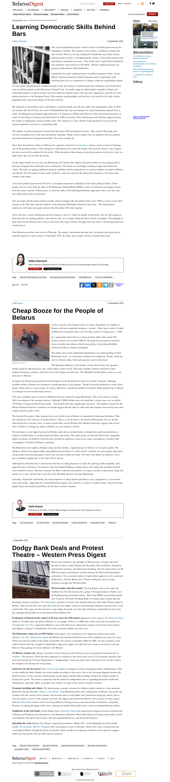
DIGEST (78, 10)
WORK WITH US (73, 758)
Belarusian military (57, 14)
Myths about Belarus (143, 52)
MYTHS (91, 10)
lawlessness (82, 145)
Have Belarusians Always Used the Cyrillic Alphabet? (143, 70)
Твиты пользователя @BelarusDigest (141, 117)
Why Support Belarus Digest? (136, 14)
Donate (152, 14)
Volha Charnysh (19, 41)
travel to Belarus (73, 14)
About (120, 3)
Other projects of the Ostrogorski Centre (85, 769)
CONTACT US (88, 758)
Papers (136, 21)
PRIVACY (101, 758)
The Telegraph (43, 726)
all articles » (35, 268)
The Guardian (25, 726)
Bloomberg (27, 701)
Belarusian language (41, 14)
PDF (26, 285)
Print (17, 285)
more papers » (153, 21)
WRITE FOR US (57, 758)
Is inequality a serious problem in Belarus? (142, 57)
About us (43, 758)
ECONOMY (33, 10)
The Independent (48, 602)
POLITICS (18, 10)
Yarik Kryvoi (17, 303)
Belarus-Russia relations (22, 14)
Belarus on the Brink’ (49, 691)
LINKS (112, 758)
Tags (14, 277)
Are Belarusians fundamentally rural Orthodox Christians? (144, 63)
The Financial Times (114, 617)
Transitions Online (68, 710)
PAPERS (104, 10)
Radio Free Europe (49, 668)
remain (44, 473)
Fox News (30, 624)
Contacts (127, 3)
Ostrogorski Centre (41, 763)
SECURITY (50, 10)
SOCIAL (65, 10)
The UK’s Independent (31, 637)
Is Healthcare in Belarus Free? (143, 76)
